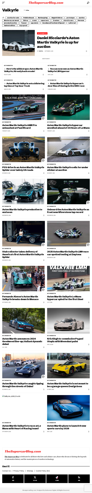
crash (34, 20)
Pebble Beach (28, 18)
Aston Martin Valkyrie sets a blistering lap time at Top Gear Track (24, 84)
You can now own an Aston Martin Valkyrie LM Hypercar (65, 70)
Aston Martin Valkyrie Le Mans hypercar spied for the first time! (65, 298)
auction (81, 18)
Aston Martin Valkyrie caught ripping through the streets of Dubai (22, 385)
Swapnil (41, 51)
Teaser (24, 23)
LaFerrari (72, 23)
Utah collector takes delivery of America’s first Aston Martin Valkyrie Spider (23, 254)
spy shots (34, 23)
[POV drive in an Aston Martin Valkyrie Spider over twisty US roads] (23, 149)
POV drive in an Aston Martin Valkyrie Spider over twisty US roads (23, 168)
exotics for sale (13, 18)
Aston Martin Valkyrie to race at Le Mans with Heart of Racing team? (21, 427)
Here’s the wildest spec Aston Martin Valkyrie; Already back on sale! (23, 70)
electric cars (68, 20)
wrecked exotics (10, 23)
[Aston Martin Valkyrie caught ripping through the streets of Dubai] (23, 365)
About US (5, 466)
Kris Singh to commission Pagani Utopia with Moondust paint (65, 340)
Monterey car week (11, 20)
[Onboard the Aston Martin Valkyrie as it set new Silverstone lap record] (68, 191)
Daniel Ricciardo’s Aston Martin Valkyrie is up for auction (58, 42)
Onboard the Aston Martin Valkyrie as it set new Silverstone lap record (68, 211)
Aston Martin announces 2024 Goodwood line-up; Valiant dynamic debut (22, 341)
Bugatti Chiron (57, 18)
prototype (71, 18)
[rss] (79, 478)
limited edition (9, 25)
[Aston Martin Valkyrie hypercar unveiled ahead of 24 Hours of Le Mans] (68, 107)
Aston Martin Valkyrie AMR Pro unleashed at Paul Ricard (19, 126)
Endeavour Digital (50, 490)
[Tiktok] (57, 478)
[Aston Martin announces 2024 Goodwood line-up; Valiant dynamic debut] (23, 320)
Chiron (25, 20)
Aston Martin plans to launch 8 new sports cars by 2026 (66, 427)
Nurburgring (42, 18)
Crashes (56, 20)
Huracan (81, 20)
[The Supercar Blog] (46, 2)
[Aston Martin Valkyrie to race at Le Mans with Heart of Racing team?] (23, 408)
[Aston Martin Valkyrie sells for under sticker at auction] (68, 149)
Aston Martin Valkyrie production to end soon (22, 211)
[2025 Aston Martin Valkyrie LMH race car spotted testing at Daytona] (68, 233)
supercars (45, 20)
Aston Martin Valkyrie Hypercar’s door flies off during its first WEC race (66, 84)
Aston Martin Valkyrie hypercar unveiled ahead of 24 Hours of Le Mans (68, 126)
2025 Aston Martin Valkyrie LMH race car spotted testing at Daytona (68, 253)
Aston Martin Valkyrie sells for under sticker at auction (67, 168)
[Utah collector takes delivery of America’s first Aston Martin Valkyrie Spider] (23, 233)
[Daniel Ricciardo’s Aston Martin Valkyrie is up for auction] (18, 43)
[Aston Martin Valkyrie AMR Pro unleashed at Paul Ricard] (23, 107)
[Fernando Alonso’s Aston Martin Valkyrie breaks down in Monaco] (23, 278)
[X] (35, 478)
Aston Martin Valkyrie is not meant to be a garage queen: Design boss (67, 385)
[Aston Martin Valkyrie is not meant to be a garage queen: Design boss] (68, 365)
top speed (23, 25)
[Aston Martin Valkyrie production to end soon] (23, 191)
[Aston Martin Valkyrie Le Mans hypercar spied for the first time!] (68, 278)
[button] (4, 3)
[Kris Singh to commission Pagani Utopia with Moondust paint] (68, 320)
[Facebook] (13, 478)
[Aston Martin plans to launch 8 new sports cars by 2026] (68, 408)
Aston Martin (42, 33)
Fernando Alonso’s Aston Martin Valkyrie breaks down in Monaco (20, 298)
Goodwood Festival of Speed (53, 23)
